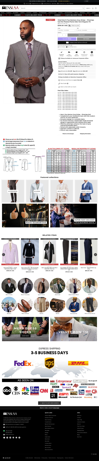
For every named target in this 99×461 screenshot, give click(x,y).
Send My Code (49, 242)
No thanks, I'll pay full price (49, 245)
